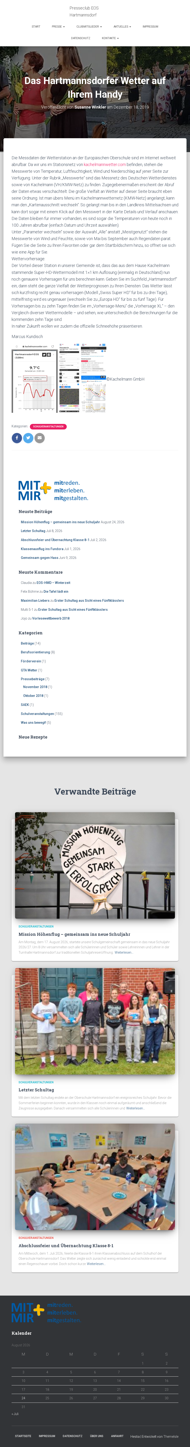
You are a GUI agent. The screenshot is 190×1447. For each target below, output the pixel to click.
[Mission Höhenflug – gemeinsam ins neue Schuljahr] (95, 865)
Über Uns (96, 1436)
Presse (57, 26)
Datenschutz (80, 38)
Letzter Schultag (33, 531)
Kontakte (109, 38)
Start (36, 26)
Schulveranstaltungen (48, 426)
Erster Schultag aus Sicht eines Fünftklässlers (89, 600)
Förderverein (31, 661)
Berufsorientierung (35, 652)
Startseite (23, 1436)
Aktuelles (121, 26)
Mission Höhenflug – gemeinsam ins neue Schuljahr (60, 522)
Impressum (150, 26)
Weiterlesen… (124, 952)
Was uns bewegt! (33, 722)
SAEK (25, 705)
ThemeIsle (170, 1436)
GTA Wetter (29, 670)
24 (23, 1398)
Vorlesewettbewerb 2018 (51, 618)
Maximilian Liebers (35, 600)
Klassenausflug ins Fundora (42, 549)
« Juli (15, 1414)
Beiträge (27, 643)
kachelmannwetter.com (105, 164)
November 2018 (35, 687)
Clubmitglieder (88, 26)
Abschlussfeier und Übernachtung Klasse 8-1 (55, 540)
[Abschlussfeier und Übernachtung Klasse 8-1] (95, 1176)
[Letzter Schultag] (95, 1021)
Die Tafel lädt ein (56, 591)
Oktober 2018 (33, 696)
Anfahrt (117, 1436)
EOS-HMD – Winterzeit (53, 583)
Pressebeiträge (32, 679)
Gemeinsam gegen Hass (39, 558)
